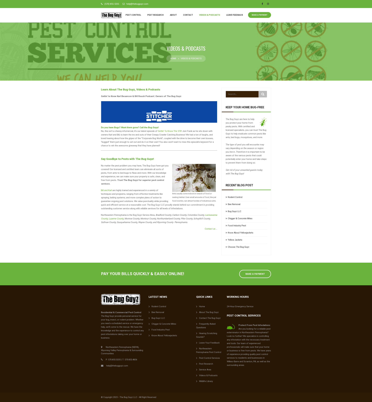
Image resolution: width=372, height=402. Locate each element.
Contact (188, 15)
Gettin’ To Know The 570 (169, 131)
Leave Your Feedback (209, 342)
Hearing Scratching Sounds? (206, 335)
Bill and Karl (106, 190)
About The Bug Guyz (209, 312)
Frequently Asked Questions (205, 326)
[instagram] (268, 4)
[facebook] (262, 4)
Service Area (205, 369)
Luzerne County (116, 218)
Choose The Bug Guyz (238, 247)
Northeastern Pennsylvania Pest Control (208, 350)
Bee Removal (234, 204)
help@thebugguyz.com (137, 4)
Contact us (210, 228)
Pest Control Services (209, 358)
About (173, 15)
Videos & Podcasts (209, 15)
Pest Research (155, 15)
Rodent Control (235, 197)
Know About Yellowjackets (240, 232)
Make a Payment (259, 15)
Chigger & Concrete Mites (240, 218)
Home (173, 58)
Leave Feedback (234, 15)
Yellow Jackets (235, 240)
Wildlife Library (206, 381)
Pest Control (133, 15)
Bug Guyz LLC (234, 211)
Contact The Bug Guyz (210, 318)
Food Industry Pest (237, 225)
